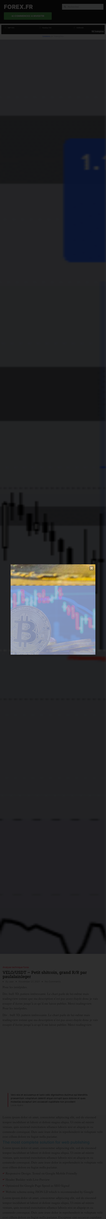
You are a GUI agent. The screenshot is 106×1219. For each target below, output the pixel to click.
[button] (91, 568)
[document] (53, 609)
